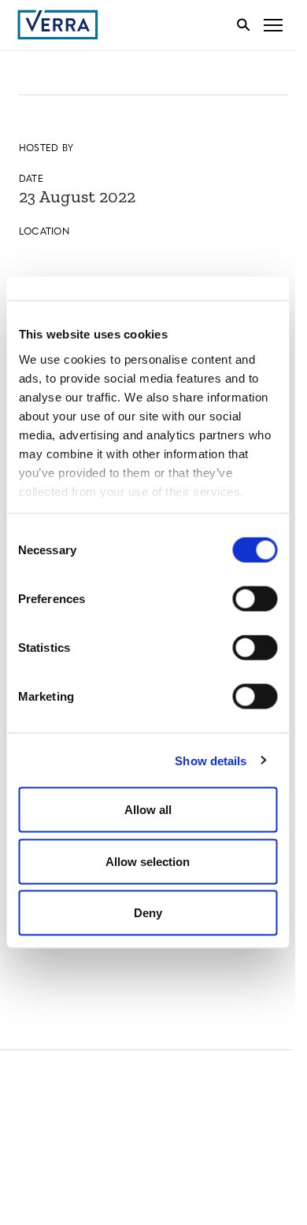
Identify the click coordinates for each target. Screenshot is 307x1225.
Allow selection (147, 861)
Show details (210, 760)
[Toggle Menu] (273, 25)
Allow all (148, 809)
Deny (148, 913)
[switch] (254, 599)
